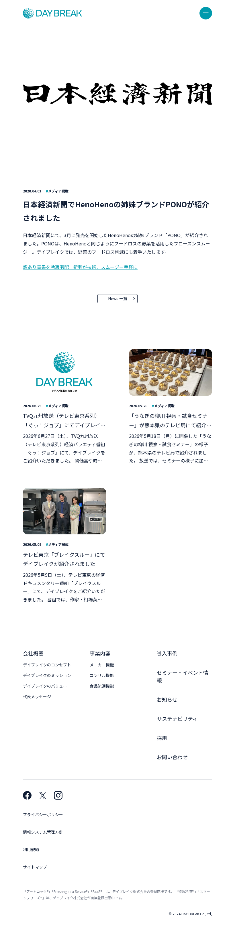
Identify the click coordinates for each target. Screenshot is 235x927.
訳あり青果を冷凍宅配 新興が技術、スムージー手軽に (80, 266)
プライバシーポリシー (43, 814)
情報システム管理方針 (43, 832)
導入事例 (167, 653)
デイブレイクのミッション (47, 675)
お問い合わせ (172, 757)
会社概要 (33, 653)
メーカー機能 (102, 665)
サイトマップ (35, 867)
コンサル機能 (102, 675)
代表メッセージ (37, 696)
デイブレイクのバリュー (45, 686)
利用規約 (31, 849)
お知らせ (167, 699)
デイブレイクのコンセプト (47, 665)
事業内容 (100, 653)
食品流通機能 (102, 686)
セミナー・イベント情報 (182, 676)
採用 (162, 737)
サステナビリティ (177, 718)
